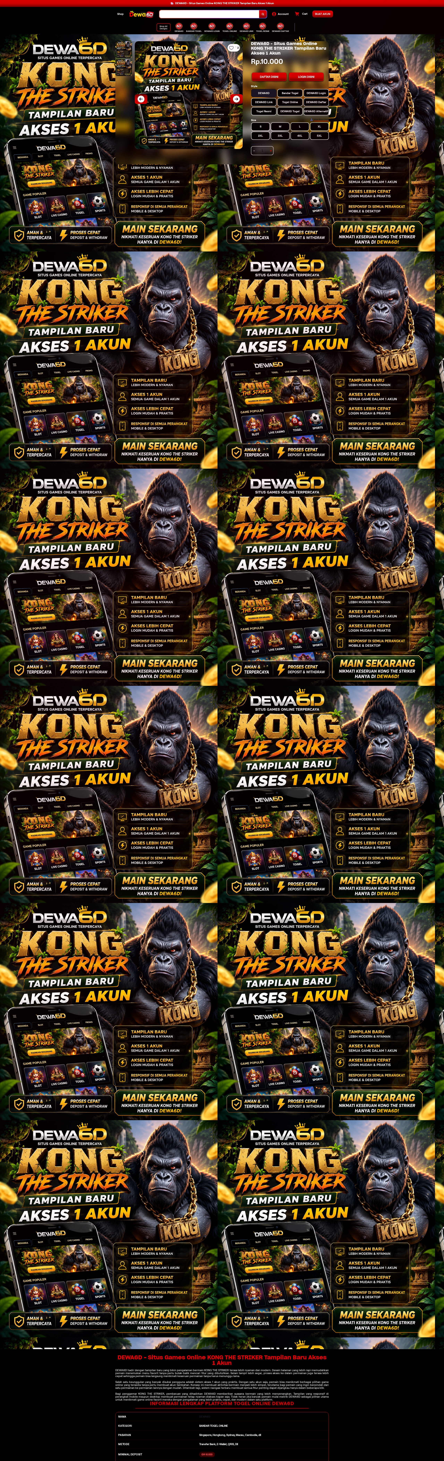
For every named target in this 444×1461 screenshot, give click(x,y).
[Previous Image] (141, 99)
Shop (120, 13)
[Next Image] (236, 99)
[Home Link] (142, 14)
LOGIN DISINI (306, 76)
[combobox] (209, 14)
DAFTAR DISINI (269, 76)
